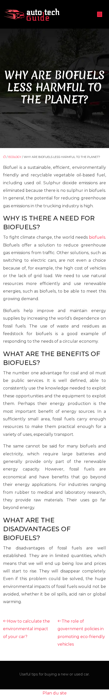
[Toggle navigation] (99, 14)
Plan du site (55, 693)
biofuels (97, 237)
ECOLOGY (14, 157)
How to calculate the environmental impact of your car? (26, 629)
